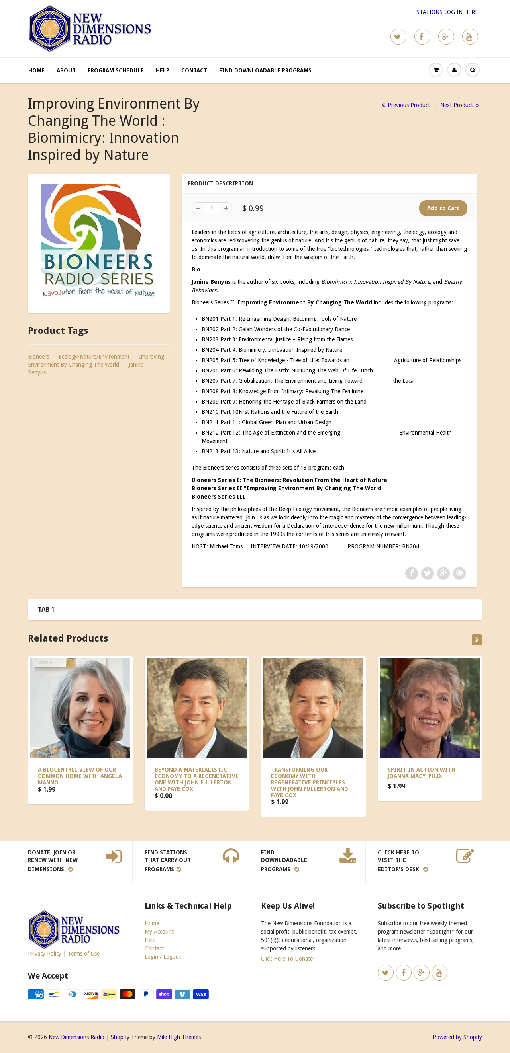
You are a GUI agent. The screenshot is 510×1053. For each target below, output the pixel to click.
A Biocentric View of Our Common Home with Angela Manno (80, 776)
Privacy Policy (44, 953)
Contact (194, 70)
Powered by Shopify (457, 1037)
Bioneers (38, 356)
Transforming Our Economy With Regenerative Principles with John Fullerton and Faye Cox (309, 782)
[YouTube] (470, 37)
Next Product (457, 105)
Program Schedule (116, 70)
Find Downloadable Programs (265, 70)
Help (162, 70)
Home (36, 70)
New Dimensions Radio (76, 1037)
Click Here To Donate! (287, 959)
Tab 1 (46, 609)
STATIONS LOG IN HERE (447, 12)
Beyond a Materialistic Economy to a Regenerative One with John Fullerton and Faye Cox (197, 779)
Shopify (120, 1037)
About (66, 70)
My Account (159, 931)
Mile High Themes (179, 1037)
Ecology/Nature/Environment (94, 356)
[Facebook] (422, 37)
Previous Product (408, 105)
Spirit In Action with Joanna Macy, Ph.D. (421, 772)
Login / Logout (163, 957)
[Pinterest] (446, 37)
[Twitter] (398, 37)
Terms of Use (84, 953)
